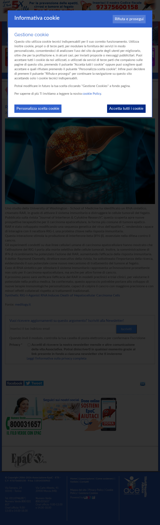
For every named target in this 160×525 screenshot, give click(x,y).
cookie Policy (91, 93)
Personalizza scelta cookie (37, 109)
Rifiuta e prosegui (129, 19)
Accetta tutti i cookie (126, 109)
